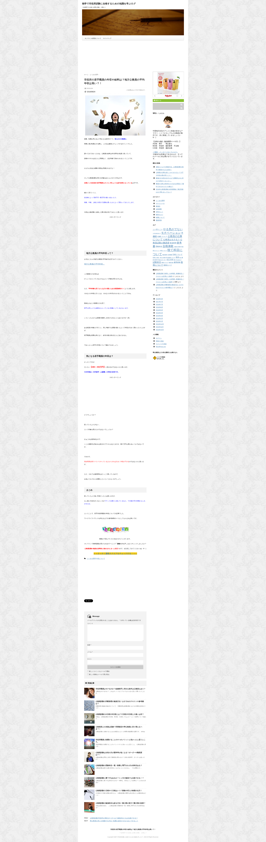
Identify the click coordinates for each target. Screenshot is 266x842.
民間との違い (156, 257)
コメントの (161, 344)
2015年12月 (160, 324)
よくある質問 (91, 558)
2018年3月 (159, 299)
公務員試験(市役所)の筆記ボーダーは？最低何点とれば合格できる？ (114, 818)
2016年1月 (159, 321)
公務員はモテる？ (171, 239)
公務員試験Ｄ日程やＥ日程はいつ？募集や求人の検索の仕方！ (119, 790)
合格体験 (159, 209)
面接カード (168, 265)
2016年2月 (159, 318)
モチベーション (171, 232)
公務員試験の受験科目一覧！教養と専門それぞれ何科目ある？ (119, 765)
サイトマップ (107, 38)
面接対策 (159, 220)
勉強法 (158, 206)
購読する (158, 100)
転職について (160, 217)
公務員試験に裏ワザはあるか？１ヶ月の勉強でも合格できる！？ (120, 778)
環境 (177, 257)
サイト (89, 659)
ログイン (159, 338)
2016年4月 (159, 313)
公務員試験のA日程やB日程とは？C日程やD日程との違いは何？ (120, 714)
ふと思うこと (158, 229)
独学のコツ (159, 214)
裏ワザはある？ (178, 259)
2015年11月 (160, 327)
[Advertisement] (133, 56)
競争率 (156, 259)
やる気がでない (173, 229)
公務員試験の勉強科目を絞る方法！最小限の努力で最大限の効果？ (120, 803)
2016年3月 (159, 315)
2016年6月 (159, 307)
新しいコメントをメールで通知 (99, 671)
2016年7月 (159, 304)
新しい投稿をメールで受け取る (99, 674)
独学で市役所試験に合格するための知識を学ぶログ (109, 3)
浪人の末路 (163, 257)
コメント (90, 623)
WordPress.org (161, 346)
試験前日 (157, 262)
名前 (89, 645)
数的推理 (165, 254)
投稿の (160, 341)
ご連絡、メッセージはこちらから (165, 152)
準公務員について (170, 257)
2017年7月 (159, 301)
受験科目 (159, 246)
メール (90, 652)
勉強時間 (173, 243)
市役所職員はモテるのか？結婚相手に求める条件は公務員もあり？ (120, 689)
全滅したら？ (162, 236)
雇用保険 (177, 262)
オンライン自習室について (93, 38)
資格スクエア (164, 262)
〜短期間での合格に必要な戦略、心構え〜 (133, 833)
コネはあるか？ (157, 233)
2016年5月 (159, 310)
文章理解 (169, 254)
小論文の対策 (177, 246)
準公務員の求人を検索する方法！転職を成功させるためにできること (114, 821)
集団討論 (171, 262)
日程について (177, 254)
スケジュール (160, 203)
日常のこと (159, 212)
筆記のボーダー (162, 259)
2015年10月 (160, 330)
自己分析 (170, 260)
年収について (100, 558)
